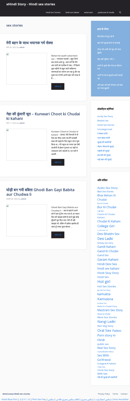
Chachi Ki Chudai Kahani (106, 216)
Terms (115, 394)
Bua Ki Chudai (102, 203)
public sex (103, 344)
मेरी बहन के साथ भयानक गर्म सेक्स (29, 42)
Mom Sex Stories (107, 317)
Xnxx (115, 399)
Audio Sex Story (107, 188)
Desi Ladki (105, 238)
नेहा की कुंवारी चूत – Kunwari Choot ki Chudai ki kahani (43, 116)
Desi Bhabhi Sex (108, 234)
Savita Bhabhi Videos (105, 352)
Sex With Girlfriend (104, 357)
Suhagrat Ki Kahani (106, 363)
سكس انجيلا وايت (103, 399)
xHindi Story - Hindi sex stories (30, 4)
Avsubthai (123, 399)
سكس (51, 399)
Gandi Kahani (106, 247)
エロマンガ (24, 399)
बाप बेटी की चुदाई (103, 155)
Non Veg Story (105, 325)
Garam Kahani (107, 259)
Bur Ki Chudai (106, 207)
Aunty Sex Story (105, 116)
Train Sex (101, 367)
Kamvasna (105, 299)
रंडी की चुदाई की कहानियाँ (107, 377)
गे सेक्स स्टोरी (102, 133)
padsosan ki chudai (106, 12)
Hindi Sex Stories (53, 12)
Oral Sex (104, 330)
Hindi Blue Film (9, 399)
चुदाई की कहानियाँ (104, 142)
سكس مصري (87, 399)
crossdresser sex (102, 230)
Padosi (116, 331)
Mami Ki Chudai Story (107, 306)
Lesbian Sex (102, 303)
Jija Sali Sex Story (103, 290)
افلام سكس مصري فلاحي (67, 399)
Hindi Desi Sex (107, 264)
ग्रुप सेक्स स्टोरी (103, 137)
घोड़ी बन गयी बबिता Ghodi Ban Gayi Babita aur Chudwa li (40, 192)
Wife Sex (102, 373)
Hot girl (103, 281)
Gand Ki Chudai (107, 251)
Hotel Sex (103, 277)
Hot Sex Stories (106, 286)
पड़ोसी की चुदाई (103, 150)
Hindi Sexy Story (108, 273)
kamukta (103, 294)
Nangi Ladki (106, 321)
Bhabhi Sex (103, 120)
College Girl (105, 226)
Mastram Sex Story (110, 310)
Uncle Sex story (105, 370)
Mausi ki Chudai (103, 314)
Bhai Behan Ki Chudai (106, 197)
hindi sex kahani (72, 12)
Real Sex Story (106, 348)
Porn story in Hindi (106, 337)
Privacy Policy (104, 394)
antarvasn (88, 12)
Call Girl (100, 211)
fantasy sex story (105, 243)
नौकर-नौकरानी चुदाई (105, 146)
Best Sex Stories (105, 191)
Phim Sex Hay (39, 399)
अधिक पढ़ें (57, 86)
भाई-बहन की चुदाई (104, 159)
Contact (124, 394)
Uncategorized (104, 129)
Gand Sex (103, 255)
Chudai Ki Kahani (108, 221)
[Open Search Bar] (120, 12)
